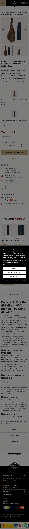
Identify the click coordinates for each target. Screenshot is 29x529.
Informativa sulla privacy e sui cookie (16, 280)
